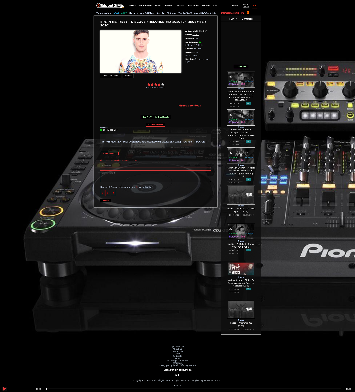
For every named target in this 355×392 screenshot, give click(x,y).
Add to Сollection (110, 76)
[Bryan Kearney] (140, 51)
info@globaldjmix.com (232, 13)
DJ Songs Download (177, 360)
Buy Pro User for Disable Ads (156, 117)
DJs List (160, 13)
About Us (177, 349)
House (158, 6)
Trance (132, 6)
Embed (128, 76)
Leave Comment (155, 125)
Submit (105, 200)
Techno (169, 6)
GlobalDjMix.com (162, 380)
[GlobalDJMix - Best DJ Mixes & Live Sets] (109, 4)
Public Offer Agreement (184, 365)
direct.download (189, 105)
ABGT (116, 13)
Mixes (177, 353)
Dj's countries (177, 346)
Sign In (245, 4)
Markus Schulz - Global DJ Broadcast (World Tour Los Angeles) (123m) (240, 283)
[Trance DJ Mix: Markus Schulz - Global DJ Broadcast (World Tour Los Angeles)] (241, 268)
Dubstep (180, 6)
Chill (216, 6)
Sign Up (246, 7)
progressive (145, 6)
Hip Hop (206, 6)
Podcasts (177, 356)
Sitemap (177, 363)
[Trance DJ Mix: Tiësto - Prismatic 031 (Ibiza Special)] (241, 195)
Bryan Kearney (200, 31)
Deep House (193, 6)
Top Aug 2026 (185, 13)
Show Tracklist (109, 153)
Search (235, 5)
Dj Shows (171, 13)
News (177, 358)
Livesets (133, 13)
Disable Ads (241, 66)
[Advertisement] (150, 96)
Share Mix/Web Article (205, 13)
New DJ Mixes (147, 13)
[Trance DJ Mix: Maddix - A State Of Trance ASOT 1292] (241, 231)
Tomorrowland (103, 13)
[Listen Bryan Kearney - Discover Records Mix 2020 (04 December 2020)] (4, 388)
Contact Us (177, 351)
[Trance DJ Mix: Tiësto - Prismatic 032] (241, 309)
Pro (255, 5)
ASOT (124, 13)
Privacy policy (165, 365)
